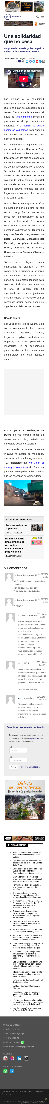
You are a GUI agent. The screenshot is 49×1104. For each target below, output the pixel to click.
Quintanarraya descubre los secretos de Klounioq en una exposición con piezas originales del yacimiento (26, 914)
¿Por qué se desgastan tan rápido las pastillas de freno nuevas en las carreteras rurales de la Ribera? (28, 1002)
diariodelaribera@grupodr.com (21, 1047)
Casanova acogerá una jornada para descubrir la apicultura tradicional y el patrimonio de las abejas (26, 954)
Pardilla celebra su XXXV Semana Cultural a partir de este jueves (27, 930)
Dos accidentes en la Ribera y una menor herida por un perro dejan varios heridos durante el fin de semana (27, 964)
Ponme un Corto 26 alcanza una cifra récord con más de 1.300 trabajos (27, 886)
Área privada (6, 1094)
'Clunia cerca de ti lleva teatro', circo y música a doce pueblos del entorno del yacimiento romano (27, 878)
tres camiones (23, 116)
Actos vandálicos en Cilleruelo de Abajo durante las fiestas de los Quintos (27, 854)
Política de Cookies (36, 1091)
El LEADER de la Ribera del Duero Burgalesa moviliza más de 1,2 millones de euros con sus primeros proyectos (27, 904)
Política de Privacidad (19, 1091)
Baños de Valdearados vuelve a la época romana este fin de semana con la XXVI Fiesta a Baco (27, 937)
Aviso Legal (6, 1091)
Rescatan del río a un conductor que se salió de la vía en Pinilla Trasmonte (26, 993)
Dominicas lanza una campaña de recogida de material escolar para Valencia (14, 545)
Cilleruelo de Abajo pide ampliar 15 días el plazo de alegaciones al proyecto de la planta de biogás (28, 945)
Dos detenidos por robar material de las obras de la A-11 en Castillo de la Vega (27, 862)
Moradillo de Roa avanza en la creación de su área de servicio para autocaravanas (26, 923)
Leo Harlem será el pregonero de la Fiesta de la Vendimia (27, 1009)
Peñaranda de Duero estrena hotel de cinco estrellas (28, 980)
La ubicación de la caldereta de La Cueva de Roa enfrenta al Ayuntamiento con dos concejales (27, 870)
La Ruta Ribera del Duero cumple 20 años (27, 986)
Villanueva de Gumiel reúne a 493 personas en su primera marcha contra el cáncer (27, 973)
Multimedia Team (30, 1103)
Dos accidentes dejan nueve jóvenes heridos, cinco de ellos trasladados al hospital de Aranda (27, 895)
